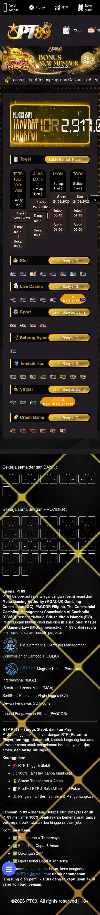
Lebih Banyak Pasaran (67, 159)
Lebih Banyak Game (69, 260)
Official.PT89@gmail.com (29, 873)
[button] (7, 59)
